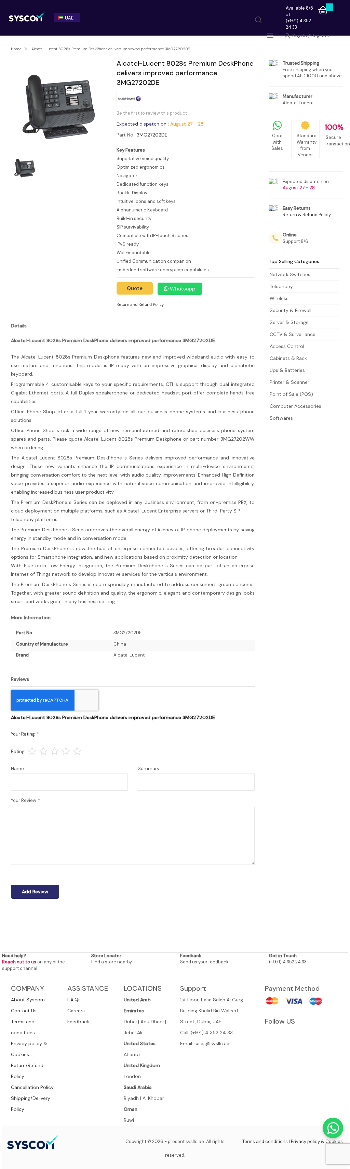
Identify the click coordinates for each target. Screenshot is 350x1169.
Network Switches (290, 274)
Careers (76, 1011)
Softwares (281, 418)
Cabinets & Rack (288, 358)
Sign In (300, 36)
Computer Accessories (295, 406)
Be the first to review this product (152, 113)
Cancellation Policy (32, 1087)
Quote (135, 288)
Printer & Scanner (289, 382)
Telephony (281, 286)
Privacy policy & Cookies (317, 1141)
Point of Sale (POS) (291, 394)
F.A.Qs (74, 1000)
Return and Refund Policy (140, 304)
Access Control (287, 346)
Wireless (279, 298)
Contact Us (24, 1011)
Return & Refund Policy (307, 215)
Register (320, 36)
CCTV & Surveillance (292, 334)
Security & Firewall (290, 310)
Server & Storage (289, 322)
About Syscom (28, 1000)
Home (16, 49)
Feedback (78, 1021)
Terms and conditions (265, 1141)
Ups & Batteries (287, 370)
